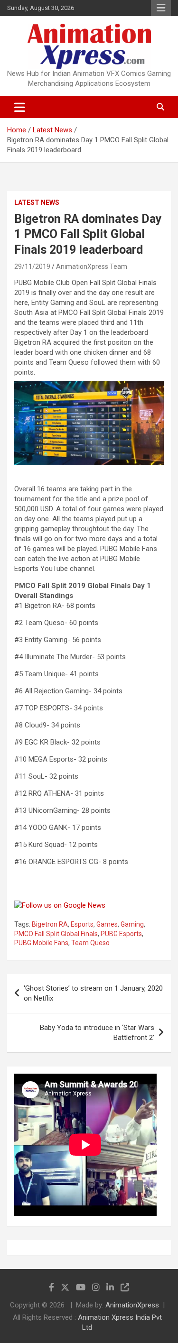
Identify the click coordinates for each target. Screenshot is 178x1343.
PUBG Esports (121, 934)
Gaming (132, 924)
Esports (82, 924)
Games (107, 924)
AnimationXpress (132, 1305)
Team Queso (90, 943)
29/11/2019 (32, 266)
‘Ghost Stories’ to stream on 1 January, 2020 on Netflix (93, 993)
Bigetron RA (50, 924)
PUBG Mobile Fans (41, 943)
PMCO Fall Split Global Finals (56, 934)
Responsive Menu (161, 8)
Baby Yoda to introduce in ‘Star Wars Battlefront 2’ (97, 1032)
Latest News (36, 202)
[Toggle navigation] (19, 107)
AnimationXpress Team (91, 266)
